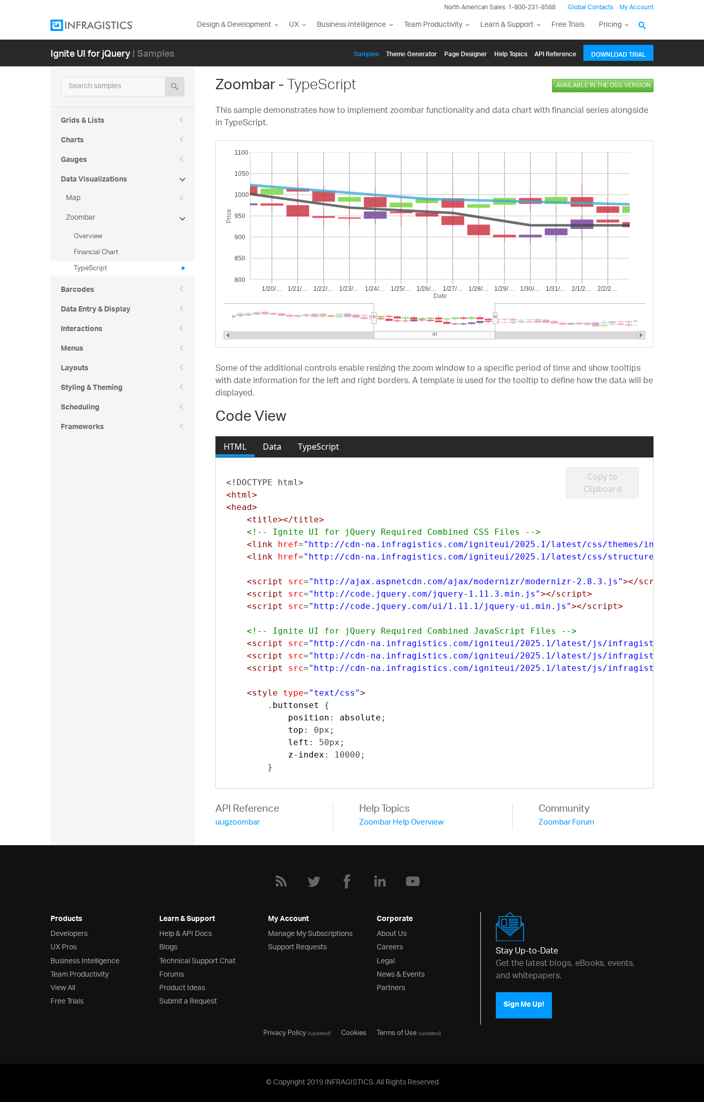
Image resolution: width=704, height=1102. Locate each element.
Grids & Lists (83, 121)
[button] (228, 335)
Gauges (74, 161)
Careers (390, 946)
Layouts (75, 369)
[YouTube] (413, 881)
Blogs (168, 946)
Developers (69, 932)
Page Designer (465, 52)
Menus (72, 349)
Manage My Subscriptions (310, 932)
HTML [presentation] (235, 446)
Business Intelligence (351, 25)
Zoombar (80, 218)
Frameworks (82, 428)
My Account (636, 7)
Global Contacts (590, 7)
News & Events (401, 973)
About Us (392, 932)
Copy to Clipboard (602, 483)
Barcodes (77, 291)
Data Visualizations (94, 180)
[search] (175, 86)
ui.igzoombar (237, 823)
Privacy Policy (284, 1032)
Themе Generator (411, 52)
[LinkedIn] (380, 881)
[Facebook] (347, 881)
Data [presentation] (272, 446)
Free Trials (567, 25)
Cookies (353, 1032)
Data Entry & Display (95, 310)
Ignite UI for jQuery (90, 52)
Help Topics (510, 52)
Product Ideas (182, 986)
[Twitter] (314, 881)
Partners (391, 986)
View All (63, 986)
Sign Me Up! (524, 1005)
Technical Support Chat (197, 959)
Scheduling (80, 408)
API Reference (555, 52)
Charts (72, 141)
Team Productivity (433, 25)
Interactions (82, 330)
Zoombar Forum (566, 823)
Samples (366, 52)
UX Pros (64, 946)
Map (73, 198)
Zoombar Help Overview (401, 823)
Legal (386, 959)
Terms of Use (396, 1032)
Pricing (610, 25)
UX (294, 25)
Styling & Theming (92, 389)
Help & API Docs (185, 932)
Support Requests (297, 946)
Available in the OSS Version (603, 85)
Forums (171, 973)
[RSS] (281, 881)
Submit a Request (188, 1000)
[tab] (235, 446)
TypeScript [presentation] (318, 446)
